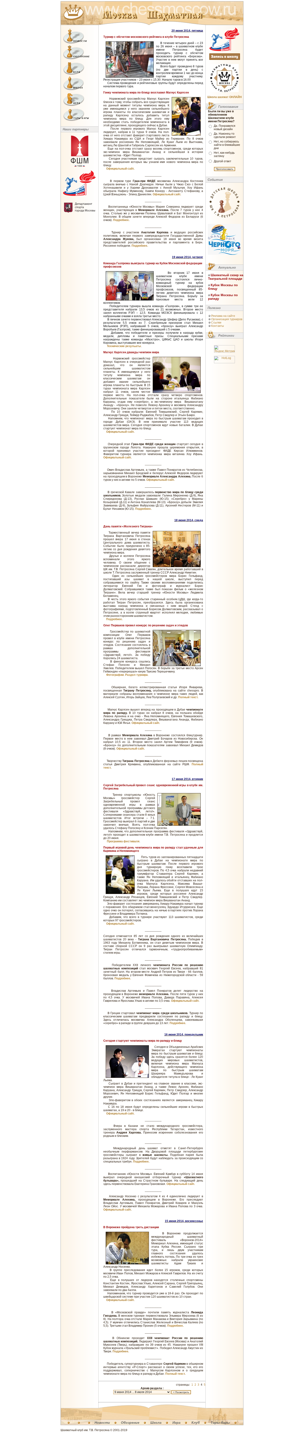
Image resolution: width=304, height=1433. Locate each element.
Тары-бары (220, 1422)
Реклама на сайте (223, 316)
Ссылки (216, 322)
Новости (102, 1422)
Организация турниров (226, 319)
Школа (156, 1422)
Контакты (217, 326)
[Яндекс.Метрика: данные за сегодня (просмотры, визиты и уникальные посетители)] (224, 349)
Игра (176, 1422)
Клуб (195, 1422)
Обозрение (130, 1422)
